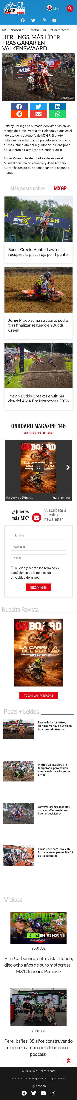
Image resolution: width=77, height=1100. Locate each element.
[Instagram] (43, 20)
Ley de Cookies (57, 1078)
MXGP (6, 30)
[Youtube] (54, 20)
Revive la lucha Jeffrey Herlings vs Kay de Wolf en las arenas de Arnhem (55, 726)
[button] (19, 106)
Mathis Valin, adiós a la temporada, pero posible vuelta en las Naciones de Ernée (54, 769)
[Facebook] (22, 20)
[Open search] (70, 8)
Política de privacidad (36, 1078)
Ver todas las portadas (38, 433)
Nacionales (17, 30)
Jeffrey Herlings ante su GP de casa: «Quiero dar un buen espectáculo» (55, 810)
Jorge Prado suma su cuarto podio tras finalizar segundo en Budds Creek (38, 325)
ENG (56, 8)
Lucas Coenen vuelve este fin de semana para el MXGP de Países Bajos (55, 852)
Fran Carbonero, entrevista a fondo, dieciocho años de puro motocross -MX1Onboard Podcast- (38, 964)
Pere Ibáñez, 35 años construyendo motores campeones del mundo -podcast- (38, 1047)
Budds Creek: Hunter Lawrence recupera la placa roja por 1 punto (38, 252)
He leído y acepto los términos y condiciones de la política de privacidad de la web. (35, 572)
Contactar (17, 1078)
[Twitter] (33, 20)
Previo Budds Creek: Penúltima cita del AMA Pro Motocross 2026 (38, 398)
